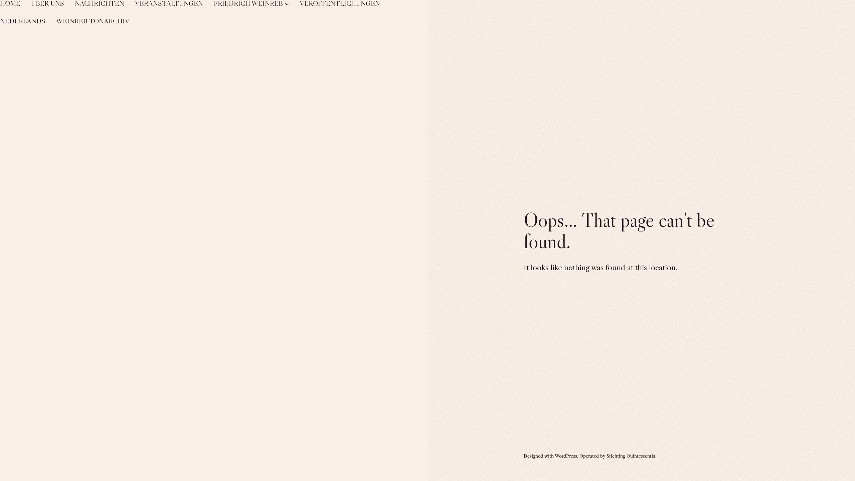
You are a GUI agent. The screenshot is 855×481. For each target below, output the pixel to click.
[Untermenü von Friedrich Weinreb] (287, 3)
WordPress (566, 456)
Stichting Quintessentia (631, 456)
